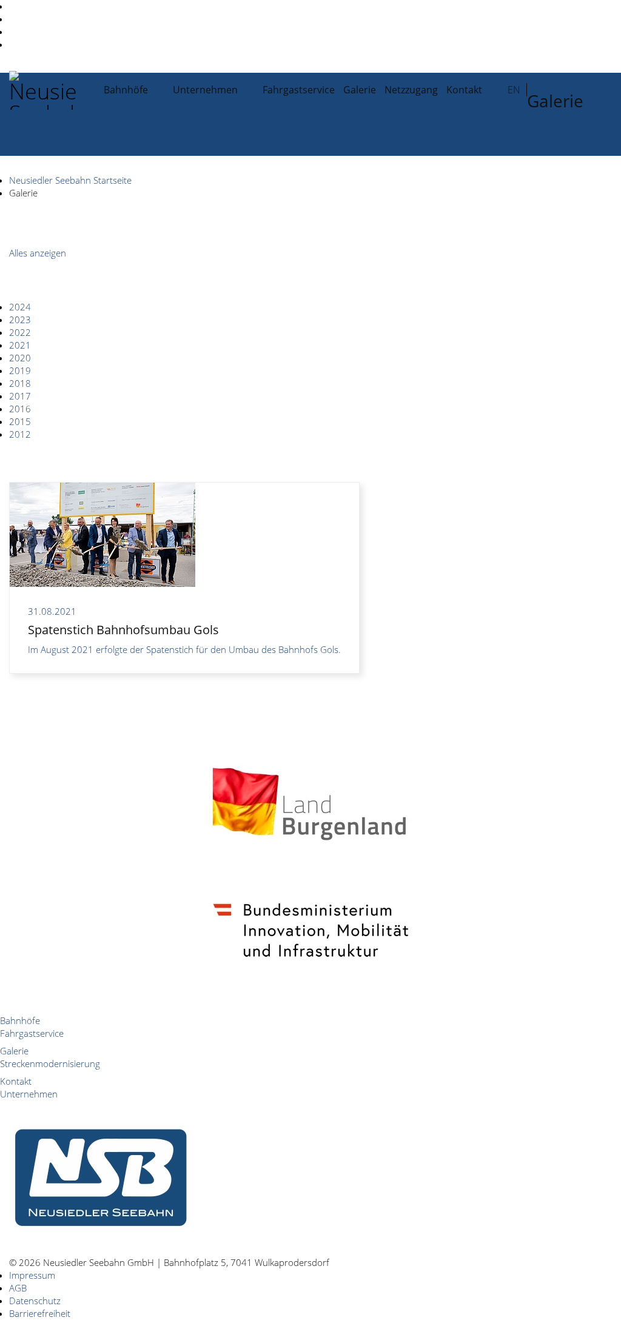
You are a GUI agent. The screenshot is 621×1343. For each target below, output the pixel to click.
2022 (20, 332)
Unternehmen (205, 89)
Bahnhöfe (126, 89)
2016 (20, 409)
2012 (20, 434)
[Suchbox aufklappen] (523, 130)
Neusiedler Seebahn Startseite (70, 180)
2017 (20, 396)
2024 (20, 307)
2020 (20, 358)
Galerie (359, 89)
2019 (20, 370)
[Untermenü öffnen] (161, 89)
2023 (20, 319)
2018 (20, 383)
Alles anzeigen (37, 253)
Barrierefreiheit (39, 1313)
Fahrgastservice (299, 89)
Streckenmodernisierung (50, 1063)
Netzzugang (411, 89)
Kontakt (464, 89)
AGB (18, 1288)
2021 (20, 345)
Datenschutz (35, 1300)
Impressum (32, 1275)
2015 (20, 421)
